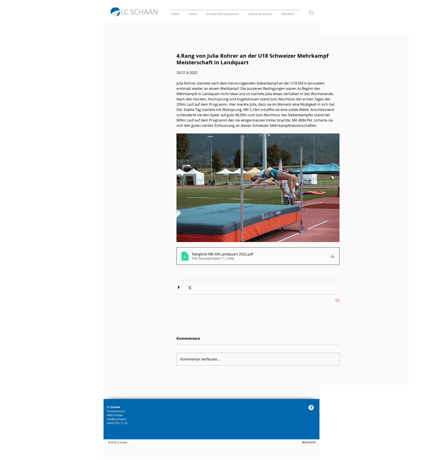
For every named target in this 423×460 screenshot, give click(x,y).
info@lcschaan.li (117, 419)
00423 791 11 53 (117, 423)
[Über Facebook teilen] (178, 287)
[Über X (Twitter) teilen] (189, 287)
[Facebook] (311, 12)
